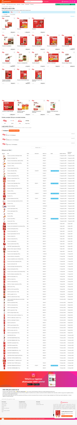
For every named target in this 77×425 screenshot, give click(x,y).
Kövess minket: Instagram (23, 405)
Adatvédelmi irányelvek (31, 418)
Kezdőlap (3, 4)
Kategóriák (27, 4)
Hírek (2, 411)
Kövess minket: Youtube (22, 406)
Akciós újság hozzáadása (6, 410)
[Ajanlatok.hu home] (6, 1)
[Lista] (74, 1)
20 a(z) (6, 16)
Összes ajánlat (4, 405)
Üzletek (22, 4)
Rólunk (3, 409)
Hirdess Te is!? (4, 404)
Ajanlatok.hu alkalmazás (5, 408)
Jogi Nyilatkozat (17, 418)
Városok (31, 4)
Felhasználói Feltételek (24, 418)
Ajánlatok (18, 4)
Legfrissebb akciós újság (11, 4)
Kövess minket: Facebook (23, 404)
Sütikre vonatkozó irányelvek (40, 418)
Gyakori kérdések (4, 403)
